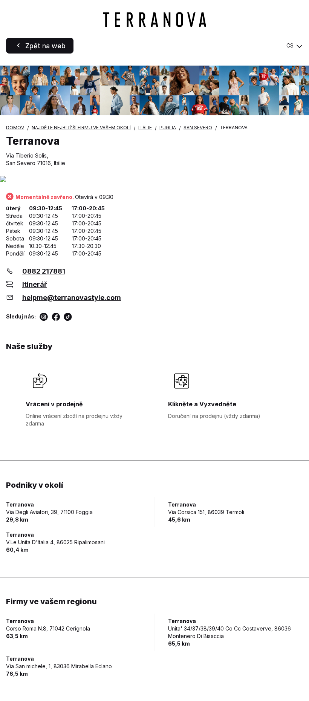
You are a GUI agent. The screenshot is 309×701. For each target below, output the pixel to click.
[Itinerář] (154, 179)
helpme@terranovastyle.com (71, 298)
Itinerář (34, 284)
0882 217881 (43, 271)
